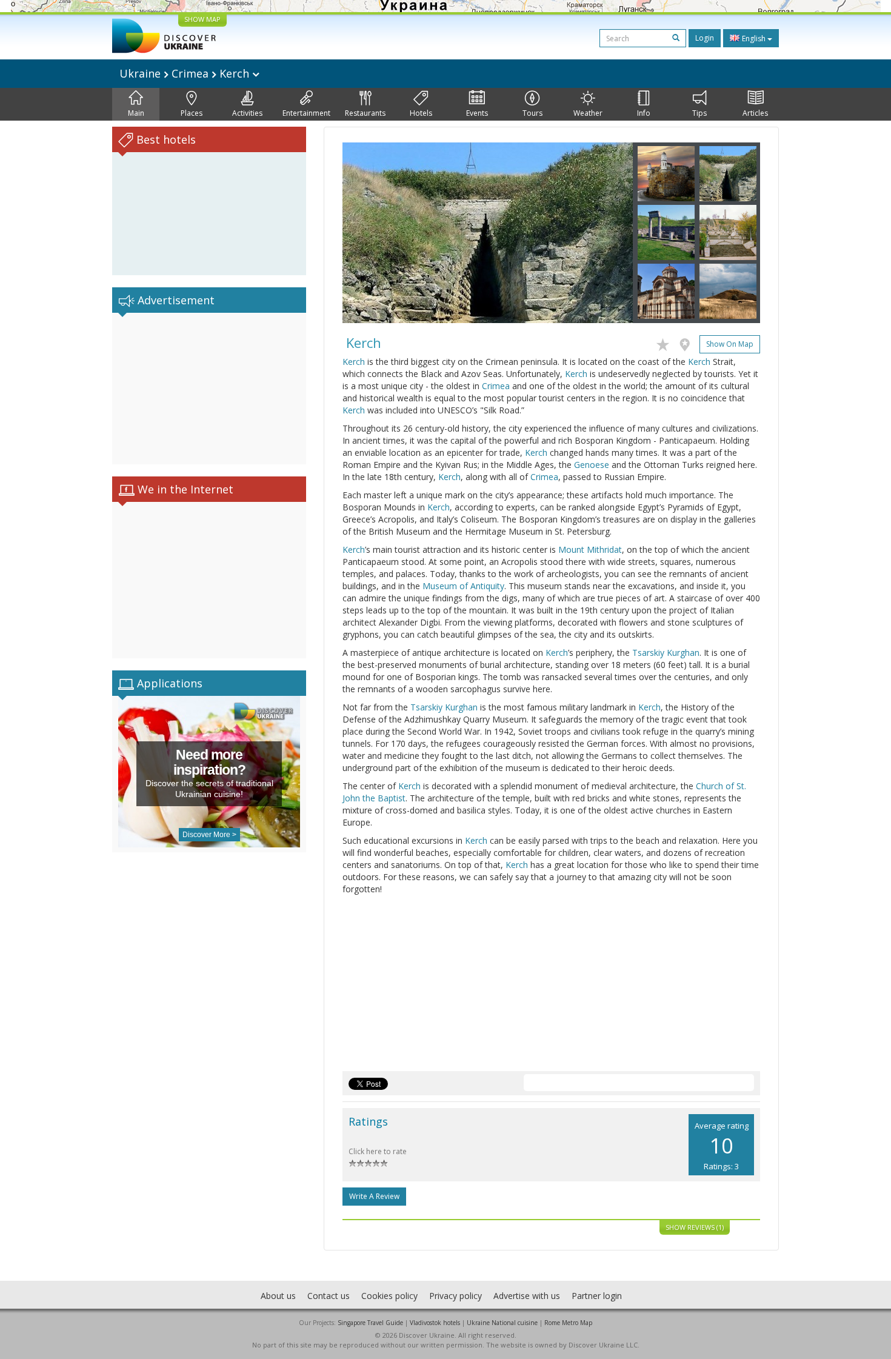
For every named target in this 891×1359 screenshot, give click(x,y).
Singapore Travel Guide (370, 1322)
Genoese (591, 464)
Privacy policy (455, 1295)
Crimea (496, 386)
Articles (755, 113)
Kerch (353, 361)
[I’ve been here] (687, 342)
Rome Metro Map (568, 1322)
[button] (364, 232)
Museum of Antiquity (463, 586)
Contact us (328, 1295)
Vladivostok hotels (435, 1322)
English (753, 38)
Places (191, 113)
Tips (699, 113)
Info (643, 113)
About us (278, 1295)
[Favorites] (666, 342)
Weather (587, 113)
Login (704, 38)
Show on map (729, 344)
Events (477, 113)
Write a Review (374, 1196)
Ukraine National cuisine (502, 1322)
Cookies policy (389, 1295)
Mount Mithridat (590, 549)
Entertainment (306, 113)
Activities (247, 113)
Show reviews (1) (695, 1227)
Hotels (421, 113)
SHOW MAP (202, 19)
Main (136, 113)
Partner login (597, 1295)
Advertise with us (526, 1295)
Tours (532, 113)
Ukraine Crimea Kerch (185, 73)
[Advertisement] (209, 388)
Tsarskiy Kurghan (665, 652)
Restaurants (365, 113)
